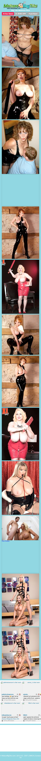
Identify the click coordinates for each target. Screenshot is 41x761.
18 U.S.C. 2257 (22, 756)
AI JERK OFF (20, 14)
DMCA (31, 756)
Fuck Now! (33, 14)
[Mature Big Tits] (20, 5)
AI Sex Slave (8, 14)
